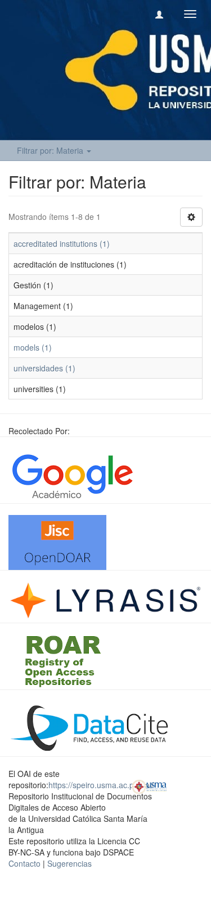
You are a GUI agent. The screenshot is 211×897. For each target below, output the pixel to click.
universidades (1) (44, 368)
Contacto (24, 863)
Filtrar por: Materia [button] (51, 150)
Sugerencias (69, 863)
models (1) (33, 347)
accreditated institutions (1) (62, 243)
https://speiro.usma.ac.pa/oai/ (101, 784)
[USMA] (149, 785)
